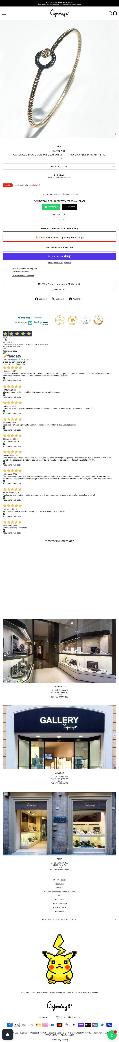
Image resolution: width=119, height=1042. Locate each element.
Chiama (71, 207)
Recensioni (59, 884)
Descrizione (59, 166)
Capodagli (59, 151)
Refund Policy (59, 911)
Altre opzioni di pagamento (59, 263)
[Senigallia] (59, 651)
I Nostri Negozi (59, 880)
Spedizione (52, 177)
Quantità (59, 215)
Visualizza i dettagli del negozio (23, 275)
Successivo (21, 364)
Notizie (59, 888)
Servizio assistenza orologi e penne (59, 892)
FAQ (59, 895)
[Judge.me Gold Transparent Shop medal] (60, 320)
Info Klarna (59, 899)
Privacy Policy (59, 907)
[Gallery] (59, 737)
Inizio (59, 146)
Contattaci (59, 290)
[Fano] (59, 823)
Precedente (9, 364)
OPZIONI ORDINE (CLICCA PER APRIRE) (59, 229)
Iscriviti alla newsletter (59, 919)
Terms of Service (59, 903)
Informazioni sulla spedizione (59, 284)
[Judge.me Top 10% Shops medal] (98, 320)
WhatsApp (53, 207)
